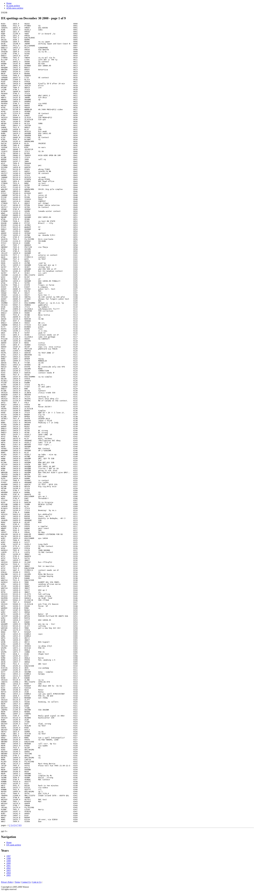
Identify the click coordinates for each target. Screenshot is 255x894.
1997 (8, 856)
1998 (8, 858)
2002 (8, 868)
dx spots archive (13, 6)
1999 (8, 861)
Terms (17, 882)
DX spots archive (13, 845)
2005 (8, 875)
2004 (8, 873)
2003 (8, 870)
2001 (8, 865)
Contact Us (26, 882)
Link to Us (36, 882)
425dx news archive (14, 8)
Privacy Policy (7, 882)
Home (9, 3)
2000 (8, 863)
